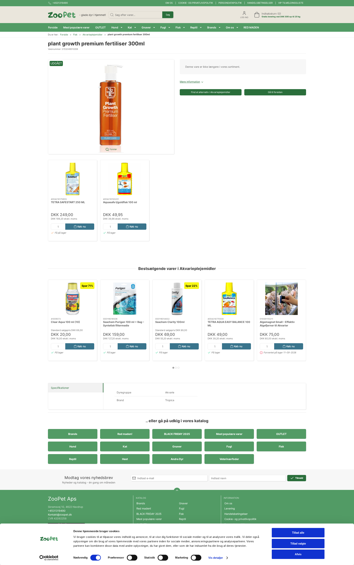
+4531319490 (56, 510)
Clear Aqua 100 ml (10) (65, 321)
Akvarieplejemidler (93, 34)
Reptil (72, 459)
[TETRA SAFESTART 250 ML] (72, 179)
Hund (72, 446)
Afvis (298, 554)
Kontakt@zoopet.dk (60, 514)
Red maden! (124, 433)
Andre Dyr (177, 459)
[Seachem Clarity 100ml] (177, 298)
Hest (125, 459)
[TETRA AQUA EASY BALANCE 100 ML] (229, 298)
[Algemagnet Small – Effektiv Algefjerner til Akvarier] (281, 298)
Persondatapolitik (230, 2)
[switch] (132, 558)
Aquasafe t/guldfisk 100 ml (120, 202)
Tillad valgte (298, 543)
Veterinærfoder (229, 459)
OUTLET (281, 433)
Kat (125, 446)
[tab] (173, 368)
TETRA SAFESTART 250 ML (68, 202)
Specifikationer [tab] (60, 387)
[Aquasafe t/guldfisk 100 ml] (124, 179)
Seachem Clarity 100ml (170, 321)
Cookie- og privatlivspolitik (195, 2)
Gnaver (177, 446)
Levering (229, 508)
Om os (169, 2)
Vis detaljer (215, 557)
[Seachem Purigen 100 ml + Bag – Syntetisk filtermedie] (124, 298)
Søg (168, 14)
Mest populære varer (229, 433)
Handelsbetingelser (260, 2)
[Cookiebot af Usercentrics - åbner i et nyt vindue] (49, 558)
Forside (64, 34)
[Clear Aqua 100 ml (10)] (72, 298)
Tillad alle (298, 532)
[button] (117, 27)
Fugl (229, 446)
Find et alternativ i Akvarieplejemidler (210, 92)
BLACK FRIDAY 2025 (177, 433)
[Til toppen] (177, 491)
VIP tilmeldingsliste (290, 2)
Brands (72, 433)
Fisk (75, 34)
